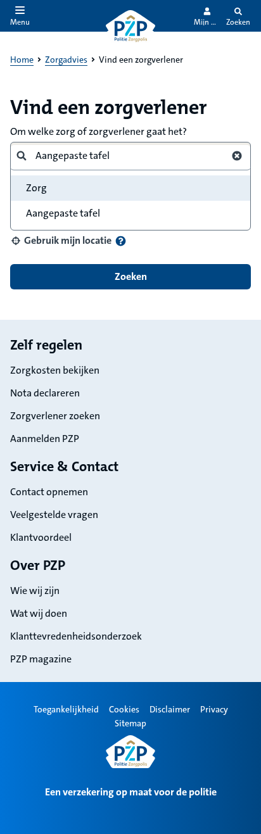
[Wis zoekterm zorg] (237, 156)
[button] (60, 240)
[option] (130, 213)
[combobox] (125, 156)
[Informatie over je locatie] (120, 241)
